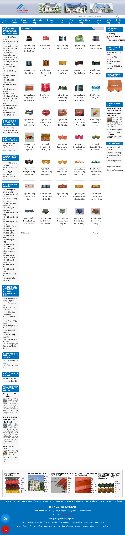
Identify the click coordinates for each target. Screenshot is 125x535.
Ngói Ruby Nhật (9, 112)
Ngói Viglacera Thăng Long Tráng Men (9, 66)
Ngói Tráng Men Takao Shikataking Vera (9, 251)
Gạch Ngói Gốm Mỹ (11, 62)
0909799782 (114, 36)
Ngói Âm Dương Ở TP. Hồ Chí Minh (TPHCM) (79, 97)
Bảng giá (71, 21)
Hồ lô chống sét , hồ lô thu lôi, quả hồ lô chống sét (10, 346)
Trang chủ (4, 21)
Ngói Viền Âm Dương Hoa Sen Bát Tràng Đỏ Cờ (79, 122)
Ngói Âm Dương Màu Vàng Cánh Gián (45, 73)
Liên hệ (119, 21)
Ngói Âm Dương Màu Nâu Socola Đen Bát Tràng (29, 48)
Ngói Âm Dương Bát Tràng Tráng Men (14, 474)
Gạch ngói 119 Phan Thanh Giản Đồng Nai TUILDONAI (10, 48)
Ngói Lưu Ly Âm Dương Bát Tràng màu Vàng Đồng (79, 196)
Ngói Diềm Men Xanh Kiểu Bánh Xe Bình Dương (79, 221)
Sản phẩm (25, 21)
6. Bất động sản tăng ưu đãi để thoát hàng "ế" (114, 148)
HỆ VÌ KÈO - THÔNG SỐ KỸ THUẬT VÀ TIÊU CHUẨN (10, 419)
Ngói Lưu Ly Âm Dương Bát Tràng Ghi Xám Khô (46, 196)
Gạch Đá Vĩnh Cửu (10, 98)
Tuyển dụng (108, 21)
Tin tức (62, 21)
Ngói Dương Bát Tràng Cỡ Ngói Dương (95, 122)
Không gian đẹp (38, 21)
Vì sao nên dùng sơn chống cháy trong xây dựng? (114, 125)
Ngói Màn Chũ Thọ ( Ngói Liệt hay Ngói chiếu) (86, 474)
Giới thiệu (14, 21)
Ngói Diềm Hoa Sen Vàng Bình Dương (96, 221)
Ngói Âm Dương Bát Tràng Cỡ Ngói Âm (29, 147)
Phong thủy (51, 21)
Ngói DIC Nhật (9, 94)
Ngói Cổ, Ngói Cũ (10, 379)
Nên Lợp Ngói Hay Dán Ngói (38, 473)
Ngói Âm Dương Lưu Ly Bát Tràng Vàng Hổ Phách (79, 171)
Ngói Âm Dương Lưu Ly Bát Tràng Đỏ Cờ (29, 196)
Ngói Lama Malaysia (11, 96)
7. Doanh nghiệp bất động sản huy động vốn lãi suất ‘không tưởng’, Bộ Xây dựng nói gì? (114, 157)
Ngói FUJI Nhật (9, 115)
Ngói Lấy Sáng (9, 128)
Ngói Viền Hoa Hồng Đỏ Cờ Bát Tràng (45, 122)
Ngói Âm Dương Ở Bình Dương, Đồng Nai (62, 97)
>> (103, 233)
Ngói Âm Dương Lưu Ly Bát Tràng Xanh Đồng (96, 171)
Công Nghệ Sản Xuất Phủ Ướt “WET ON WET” (62, 474)
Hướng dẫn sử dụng (84, 21)
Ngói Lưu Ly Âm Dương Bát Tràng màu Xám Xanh (29, 221)
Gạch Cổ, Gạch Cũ (10, 381)
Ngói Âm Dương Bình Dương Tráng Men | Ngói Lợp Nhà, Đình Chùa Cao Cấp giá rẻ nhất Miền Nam (109, 475)
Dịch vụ (99, 21)
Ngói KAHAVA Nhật (10, 106)
